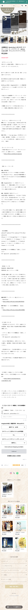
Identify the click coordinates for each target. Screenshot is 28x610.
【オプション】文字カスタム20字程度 (12, 431)
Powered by (12, 595)
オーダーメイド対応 (6, 579)
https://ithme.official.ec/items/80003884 (14, 310)
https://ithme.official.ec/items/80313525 (13, 301)
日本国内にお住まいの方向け (14, 455)
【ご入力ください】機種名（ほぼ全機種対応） (13, 407)
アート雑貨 (4, 575)
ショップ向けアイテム (6, 566)
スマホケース (4, 561)
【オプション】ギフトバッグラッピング (12, 439)
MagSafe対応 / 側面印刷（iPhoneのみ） (13, 423)
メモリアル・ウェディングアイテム (10, 570)
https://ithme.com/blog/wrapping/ (13, 154)
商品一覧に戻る (14, 586)
